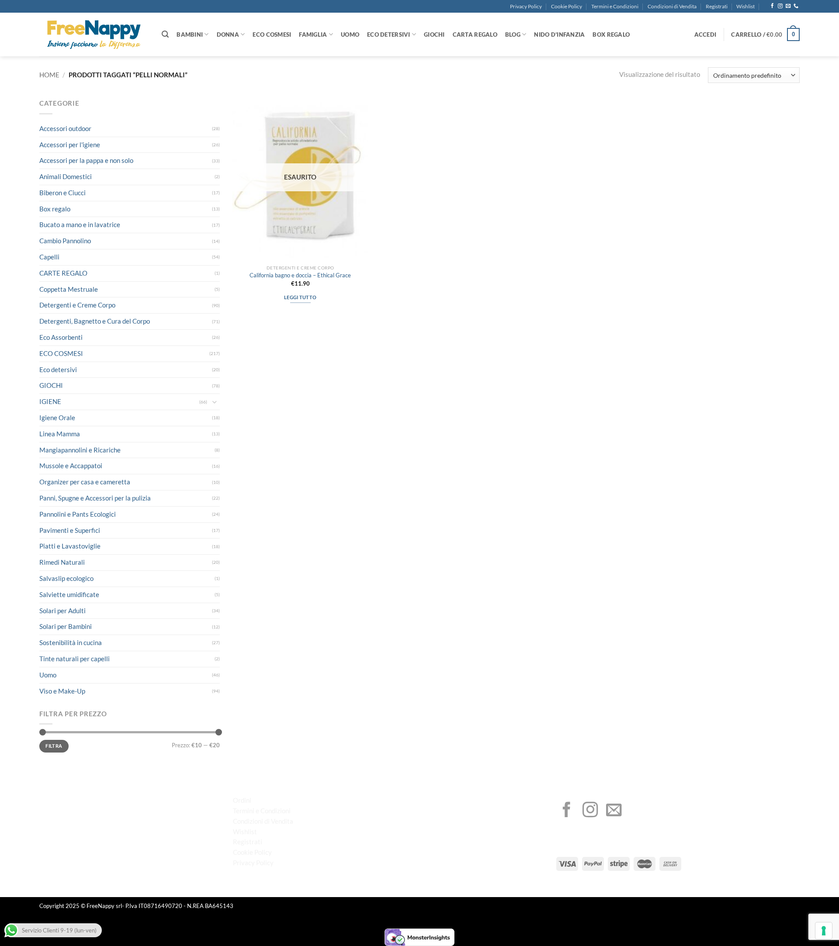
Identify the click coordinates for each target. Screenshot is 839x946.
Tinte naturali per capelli (74, 659)
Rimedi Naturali (62, 562)
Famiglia (313, 34)
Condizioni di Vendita (672, 6)
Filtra (53, 746)
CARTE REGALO (63, 273)
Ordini (242, 800)
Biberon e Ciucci (62, 193)
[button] (705, 34)
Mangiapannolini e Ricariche (80, 450)
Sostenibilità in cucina (70, 642)
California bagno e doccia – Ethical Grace (300, 275)
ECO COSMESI (272, 34)
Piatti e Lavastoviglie (70, 546)
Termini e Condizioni (614, 6)
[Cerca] (165, 34)
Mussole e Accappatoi (70, 466)
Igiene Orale (57, 417)
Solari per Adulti (62, 611)
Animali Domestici (65, 176)
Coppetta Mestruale (68, 289)
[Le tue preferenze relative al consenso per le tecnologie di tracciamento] (823, 930)
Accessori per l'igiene (69, 144)
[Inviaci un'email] (788, 6)
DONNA (228, 34)
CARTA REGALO (475, 34)
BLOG (512, 34)
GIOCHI (434, 34)
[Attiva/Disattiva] (214, 402)
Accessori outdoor (65, 128)
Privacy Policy (526, 6)
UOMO (350, 34)
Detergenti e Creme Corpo (77, 305)
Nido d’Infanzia (559, 34)
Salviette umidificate (69, 594)
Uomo (47, 675)
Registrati (717, 6)
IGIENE (50, 401)
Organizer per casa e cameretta (84, 482)
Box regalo (54, 209)
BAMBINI (190, 34)
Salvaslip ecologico (66, 578)
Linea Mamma (59, 434)
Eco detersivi (58, 369)
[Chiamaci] (796, 6)
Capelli (49, 257)
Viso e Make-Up (62, 691)
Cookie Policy (566, 6)
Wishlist (745, 6)
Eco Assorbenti (61, 337)
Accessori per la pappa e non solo (86, 160)
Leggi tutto (300, 297)
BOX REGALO (611, 34)
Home (49, 75)
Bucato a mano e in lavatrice (79, 224)
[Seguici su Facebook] (772, 6)
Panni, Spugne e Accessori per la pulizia (95, 498)
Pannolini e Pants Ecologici (77, 514)
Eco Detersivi (388, 34)
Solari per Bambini (65, 626)
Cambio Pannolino (65, 241)
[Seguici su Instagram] (780, 6)
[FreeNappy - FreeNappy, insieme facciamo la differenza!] (94, 34)
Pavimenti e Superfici (69, 530)
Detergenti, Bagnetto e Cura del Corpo (94, 321)
